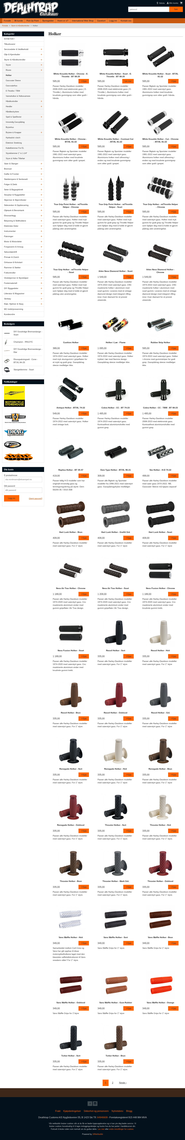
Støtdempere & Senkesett (16, 179)
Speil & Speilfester (13, 117)
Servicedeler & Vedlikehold (16, 49)
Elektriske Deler (11, 226)
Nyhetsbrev (117, 1111)
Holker (9, 75)
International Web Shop (83, 20)
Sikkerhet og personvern (96, 1111)
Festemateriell (10, 283)
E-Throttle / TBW (13, 91)
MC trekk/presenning (13, 309)
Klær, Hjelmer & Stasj (13, 304)
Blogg (129, 1111)
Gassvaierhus (11, 86)
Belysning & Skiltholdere (15, 221)
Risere (8, 70)
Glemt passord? (35, 498)
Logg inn (113, 20)
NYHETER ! (9, 39)
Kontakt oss (126, 20)
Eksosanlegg (10, 215)
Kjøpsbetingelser (72, 1111)
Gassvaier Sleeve (13, 80)
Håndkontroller (12, 101)
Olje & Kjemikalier (12, 54)
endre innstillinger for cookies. (121, 1129)
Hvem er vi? (62, 20)
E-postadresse (10, 475)
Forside (7, 20)
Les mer (101, 1129)
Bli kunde (18, 20)
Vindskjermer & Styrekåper (16, 278)
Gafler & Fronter (11, 174)
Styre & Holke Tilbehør (15, 158)
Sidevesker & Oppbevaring (16, 205)
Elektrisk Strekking (14, 143)
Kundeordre (9, 314)
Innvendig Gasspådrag (15, 122)
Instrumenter (10, 231)
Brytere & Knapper (13, 132)
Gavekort (101, 20)
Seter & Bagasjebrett (13, 189)
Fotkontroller (10, 273)
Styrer (8, 65)
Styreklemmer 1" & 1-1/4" (16, 153)
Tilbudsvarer (9, 44)
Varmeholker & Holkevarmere (18, 96)
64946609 (102, 1117)
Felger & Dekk (10, 184)
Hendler (9, 106)
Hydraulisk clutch (13, 138)
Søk (176, 9)
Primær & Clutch (11, 257)
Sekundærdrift (10, 252)
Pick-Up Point (32, 20)
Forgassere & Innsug (13, 247)
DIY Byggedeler (11, 288)
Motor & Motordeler (13, 241)
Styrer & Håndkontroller (14, 59)
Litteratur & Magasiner (14, 293)
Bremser (8, 169)
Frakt (57, 1111)
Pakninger (8, 236)
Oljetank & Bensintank (14, 210)
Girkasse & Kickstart (13, 262)
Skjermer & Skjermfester (15, 200)
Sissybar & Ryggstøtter (14, 195)
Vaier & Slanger (11, 163)
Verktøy (7, 299)
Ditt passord (9, 486)
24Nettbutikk (97, 1134)
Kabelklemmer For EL (15, 148)
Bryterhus (10, 127)
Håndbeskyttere (12, 112)
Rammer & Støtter (12, 267)
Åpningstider (48, 20)
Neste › (122, 1083)
